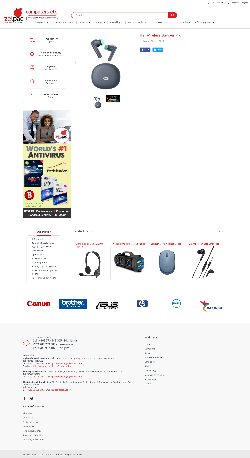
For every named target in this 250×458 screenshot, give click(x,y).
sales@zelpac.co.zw (61, 389)
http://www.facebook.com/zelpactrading (52, 366)
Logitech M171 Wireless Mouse (166, 243)
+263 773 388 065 (36, 363)
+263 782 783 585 (36, 376)
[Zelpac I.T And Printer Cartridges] (31, 14)
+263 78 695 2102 (36, 389)
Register (235, 2)
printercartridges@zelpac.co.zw (67, 363)
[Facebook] (24, 398)
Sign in (245, 2)
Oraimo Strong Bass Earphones (204, 243)
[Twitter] (31, 398)
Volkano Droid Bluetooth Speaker (129, 243)
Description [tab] (44, 231)
